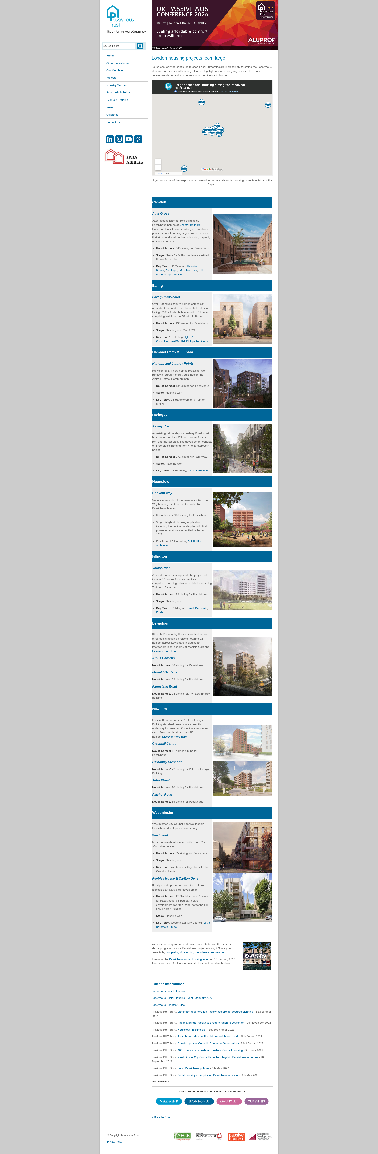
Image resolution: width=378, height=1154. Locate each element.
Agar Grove (160, 213)
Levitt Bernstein (198, 470)
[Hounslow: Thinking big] (242, 545)
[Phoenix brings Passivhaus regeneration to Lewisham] (242, 694)
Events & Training (117, 99)
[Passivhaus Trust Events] (256, 1103)
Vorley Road (161, 568)
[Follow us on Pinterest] (138, 142)
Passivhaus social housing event (189, 959)
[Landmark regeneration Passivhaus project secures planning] (242, 407)
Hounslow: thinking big (192, 1029)
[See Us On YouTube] (129, 142)
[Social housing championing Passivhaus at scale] (242, 342)
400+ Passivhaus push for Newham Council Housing (211, 1050)
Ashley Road (161, 426)
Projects (111, 77)
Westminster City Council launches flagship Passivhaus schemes (218, 1057)
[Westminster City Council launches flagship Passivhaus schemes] (242, 872)
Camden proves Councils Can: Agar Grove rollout (208, 1043)
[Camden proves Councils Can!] (242, 272)
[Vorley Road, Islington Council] (242, 609)
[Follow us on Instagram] (119, 142)
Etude (159, 612)
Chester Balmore (190, 224)
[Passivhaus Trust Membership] (169, 1103)
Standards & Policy (118, 92)
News (109, 107)
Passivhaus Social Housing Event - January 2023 (182, 997)
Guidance (112, 114)
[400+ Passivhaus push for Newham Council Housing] (242, 760)
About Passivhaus (117, 62)
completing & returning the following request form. (197, 952)
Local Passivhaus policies (193, 1068)
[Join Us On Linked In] (110, 142)
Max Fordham (188, 270)
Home (110, 55)
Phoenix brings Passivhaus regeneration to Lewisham (211, 1022)
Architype (171, 270)
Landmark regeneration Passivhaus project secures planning (215, 1011)
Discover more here (164, 651)
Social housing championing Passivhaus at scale (208, 1075)
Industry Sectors (116, 85)
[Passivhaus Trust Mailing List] (229, 1103)
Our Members (115, 70)
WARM (178, 274)
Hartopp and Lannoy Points (173, 363)
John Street (161, 780)
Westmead (160, 835)
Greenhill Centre (164, 743)
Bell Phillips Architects (194, 341)
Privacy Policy (114, 1141)
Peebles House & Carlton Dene (175, 878)
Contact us (113, 122)
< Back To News (161, 1117)
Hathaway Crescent (166, 762)
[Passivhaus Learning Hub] (199, 1103)
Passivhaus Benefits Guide (168, 1004)
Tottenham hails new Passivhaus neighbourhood (208, 1036)
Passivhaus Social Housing (168, 990)
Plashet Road (162, 794)
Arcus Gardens (163, 658)
